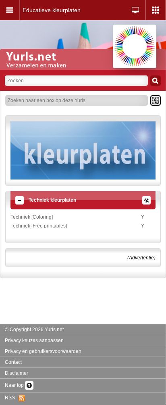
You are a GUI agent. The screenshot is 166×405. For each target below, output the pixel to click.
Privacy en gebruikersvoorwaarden (43, 351)
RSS (12, 398)
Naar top (15, 385)
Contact (13, 362)
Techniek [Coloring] (31, 217)
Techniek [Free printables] (38, 226)
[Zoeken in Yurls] (155, 80)
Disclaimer (16, 373)
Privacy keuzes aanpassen (34, 340)
